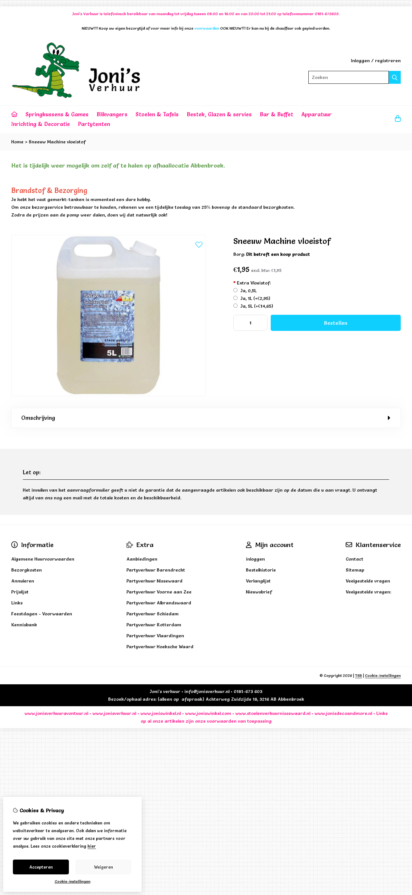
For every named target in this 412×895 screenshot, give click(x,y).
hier (92, 846)
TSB (358, 675)
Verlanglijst (258, 581)
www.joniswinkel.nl (160, 713)
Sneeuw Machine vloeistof (57, 142)
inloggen (255, 559)
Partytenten (94, 123)
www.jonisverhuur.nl (113, 713)
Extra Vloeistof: (252, 283)
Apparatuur (316, 114)
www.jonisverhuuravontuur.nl (56, 713)
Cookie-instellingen (383, 675)
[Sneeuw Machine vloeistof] (108, 394)
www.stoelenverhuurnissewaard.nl (272, 713)
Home (17, 142)
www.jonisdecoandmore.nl (343, 713)
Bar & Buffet (276, 114)
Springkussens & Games (57, 114)
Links (382, 713)
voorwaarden (222, 721)
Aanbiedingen (141, 559)
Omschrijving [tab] (38, 417)
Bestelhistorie (261, 570)
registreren (388, 60)
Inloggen (360, 60)
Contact (354, 559)
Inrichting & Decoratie (40, 123)
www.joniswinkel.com (208, 713)
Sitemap (355, 570)
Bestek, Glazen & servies (219, 114)
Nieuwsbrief (259, 592)
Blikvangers (112, 114)
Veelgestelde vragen (368, 581)
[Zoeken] (395, 77)
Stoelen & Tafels (157, 114)
